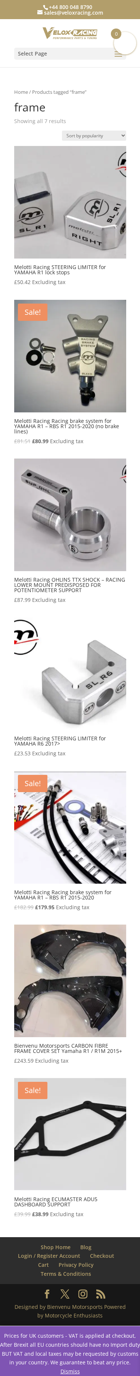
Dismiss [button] (70, 1371)
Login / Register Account (49, 1255)
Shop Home (56, 1247)
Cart (43, 1264)
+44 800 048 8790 (70, 7)
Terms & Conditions (66, 1273)
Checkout (102, 1255)
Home (21, 92)
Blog (85, 1247)
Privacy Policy (76, 1264)
